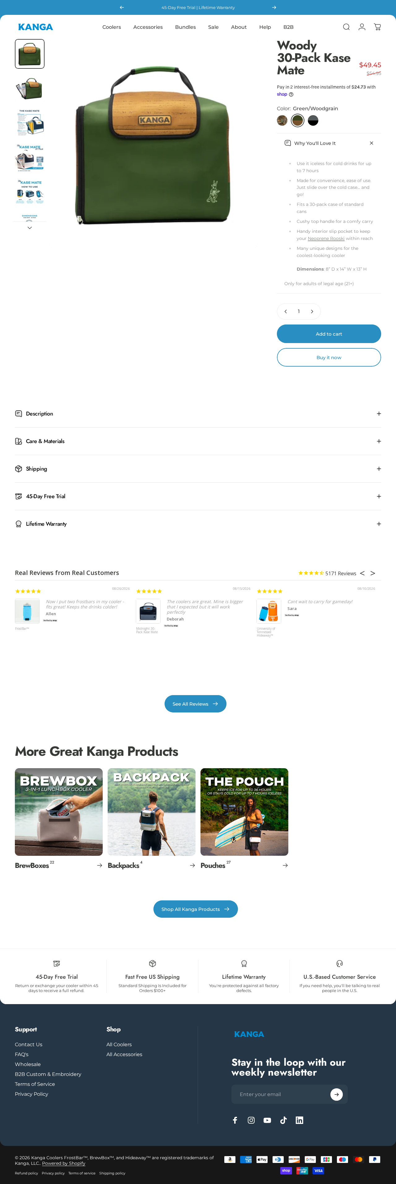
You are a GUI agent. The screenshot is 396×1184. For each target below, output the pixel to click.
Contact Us (28, 1044)
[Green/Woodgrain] (297, 120)
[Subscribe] (336, 1094)
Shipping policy (112, 1173)
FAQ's (21, 1054)
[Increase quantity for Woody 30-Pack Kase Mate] (313, 311)
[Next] (274, 7)
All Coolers (119, 1044)
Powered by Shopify (63, 1163)
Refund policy (26, 1173)
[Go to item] (30, 54)
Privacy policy (53, 1173)
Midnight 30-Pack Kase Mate (147, 630)
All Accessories (124, 1054)
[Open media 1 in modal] (154, 143)
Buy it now (328, 357)
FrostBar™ (22, 629)
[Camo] (282, 120)
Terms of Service (35, 1084)
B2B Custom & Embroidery (48, 1074)
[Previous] (122, 7)
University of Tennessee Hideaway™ (266, 632)
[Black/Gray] (313, 120)
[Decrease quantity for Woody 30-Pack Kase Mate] (284, 311)
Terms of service (82, 1173)
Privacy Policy (31, 1094)
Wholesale (28, 1064)
